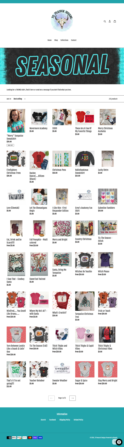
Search (43, 420)
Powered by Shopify (111, 438)
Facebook (52, 420)
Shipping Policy (64, 420)
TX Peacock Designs (100, 438)
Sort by (9, 99)
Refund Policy (78, 420)
